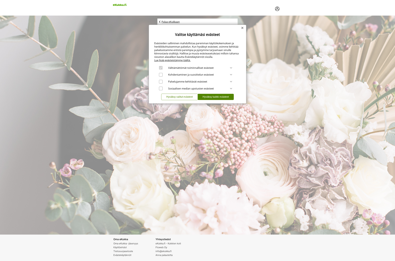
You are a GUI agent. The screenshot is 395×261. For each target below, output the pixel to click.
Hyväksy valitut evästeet (179, 96)
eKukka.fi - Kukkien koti (168, 243)
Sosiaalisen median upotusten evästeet (191, 88)
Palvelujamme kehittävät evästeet (187, 81)
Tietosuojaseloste (123, 251)
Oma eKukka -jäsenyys (125, 243)
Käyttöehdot (120, 247)
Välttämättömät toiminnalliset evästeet (191, 68)
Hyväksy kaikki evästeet (216, 96)
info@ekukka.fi (164, 251)
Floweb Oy (161, 247)
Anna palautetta (164, 255)
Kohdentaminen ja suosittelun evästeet (191, 74)
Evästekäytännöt (122, 255)
